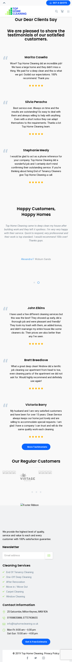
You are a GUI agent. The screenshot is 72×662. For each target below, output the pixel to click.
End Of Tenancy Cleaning (19, 572)
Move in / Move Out (17, 586)
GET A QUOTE (60, 2)
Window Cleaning (15, 596)
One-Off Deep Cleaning (18, 577)
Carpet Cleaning (15, 591)
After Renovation (15, 581)
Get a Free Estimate (36, 641)
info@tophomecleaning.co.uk (22, 623)
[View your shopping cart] (62, 11)
